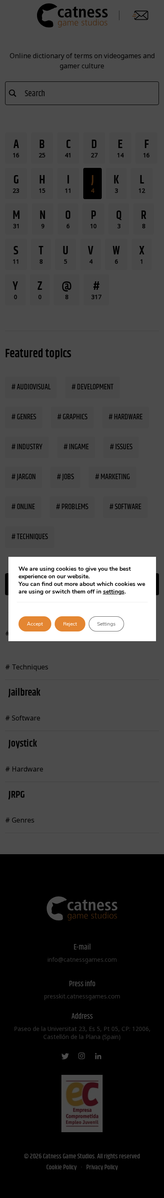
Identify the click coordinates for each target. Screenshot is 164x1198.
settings (113, 592)
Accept (35, 624)
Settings (106, 624)
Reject (70, 624)
